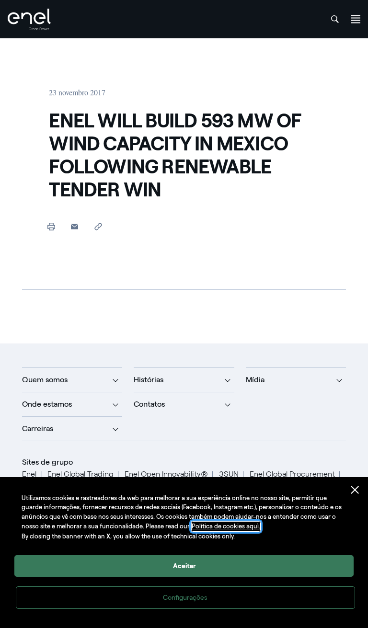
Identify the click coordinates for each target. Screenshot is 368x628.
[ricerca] (335, 19)
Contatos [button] (149, 404)
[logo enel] (29, 19)
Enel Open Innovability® (166, 474)
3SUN (229, 474)
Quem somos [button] (45, 379)
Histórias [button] (148, 379)
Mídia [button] (255, 379)
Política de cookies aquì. (226, 526)
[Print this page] (51, 226)
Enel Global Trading (80, 474)
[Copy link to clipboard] (98, 226)
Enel (29, 474)
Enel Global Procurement (292, 474)
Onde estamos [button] (47, 404)
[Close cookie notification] (355, 490)
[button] (74, 226)
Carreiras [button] (37, 428)
